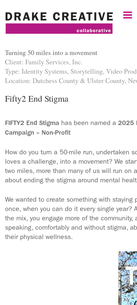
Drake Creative (68, 25)
